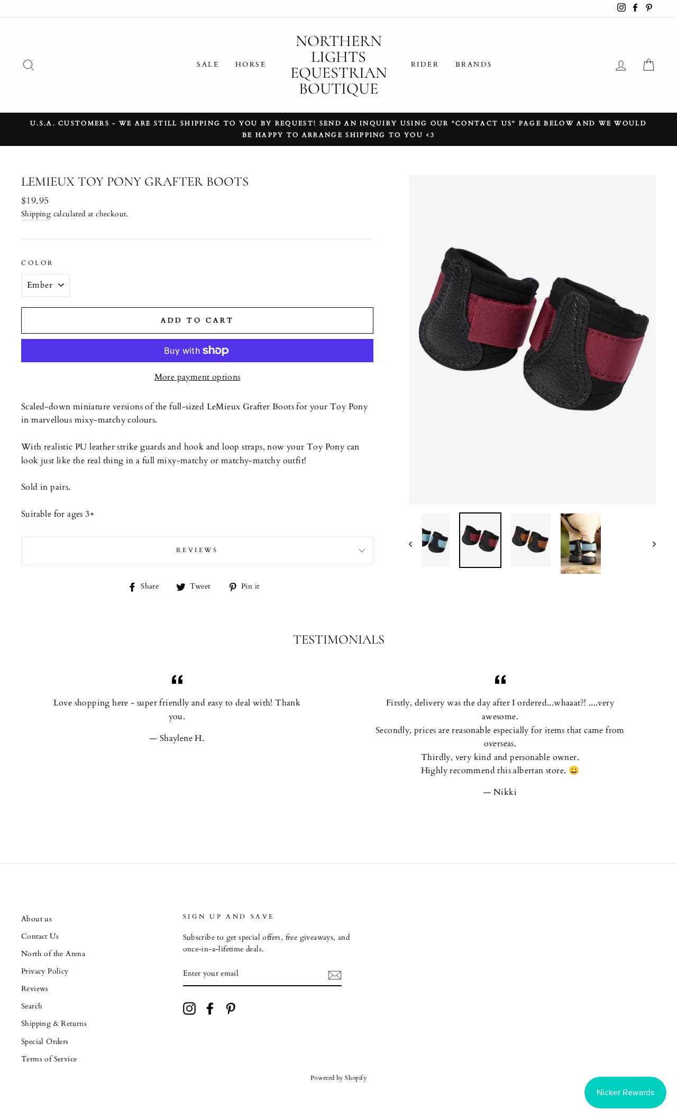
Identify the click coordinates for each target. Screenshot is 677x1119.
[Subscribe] (335, 975)
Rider (425, 64)
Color (37, 263)
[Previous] (415, 543)
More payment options (197, 377)
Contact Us (40, 936)
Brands (474, 64)
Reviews (35, 989)
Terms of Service (49, 1059)
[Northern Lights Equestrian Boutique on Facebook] (210, 1008)
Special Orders (45, 1042)
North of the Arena (53, 954)
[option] (338, 129)
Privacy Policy (45, 971)
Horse (251, 64)
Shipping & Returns (54, 1024)
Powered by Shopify (338, 1078)
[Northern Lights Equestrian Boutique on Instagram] (189, 1008)
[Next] (649, 543)
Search (31, 1006)
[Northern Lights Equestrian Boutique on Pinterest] (230, 1008)
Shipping (36, 214)
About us (36, 919)
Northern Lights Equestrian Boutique (338, 64)
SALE (208, 64)
